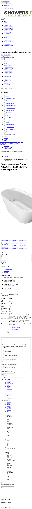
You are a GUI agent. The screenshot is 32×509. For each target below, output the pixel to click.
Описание (6, 271)
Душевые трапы (8, 40)
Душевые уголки (8, 25)
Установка (9, 389)
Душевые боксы (8, 30)
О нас (5, 136)
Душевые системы (8, 29)
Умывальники (7, 36)
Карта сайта (8, 396)
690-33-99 (5, 55)
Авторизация (10, 7)
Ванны (5, 37)
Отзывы (6, 272)
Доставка (6, 138)
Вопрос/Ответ (7, 148)
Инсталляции (7, 33)
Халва (15, 364)
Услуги (5, 140)
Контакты (6, 146)
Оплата (5, 139)
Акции (5, 22)
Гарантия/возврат (8, 147)
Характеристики (8, 269)
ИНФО (8, 2)
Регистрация (10, 8)
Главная (6, 156)
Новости (16, 377)
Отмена (2, 499)
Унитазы (6, 42)
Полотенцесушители (9, 45)
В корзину (3, 261)
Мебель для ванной (8, 41)
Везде (5, 21)
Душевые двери (8, 32)
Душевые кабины (8, 26)
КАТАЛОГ (3, 2)
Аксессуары (7, 44)
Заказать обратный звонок (7, 57)
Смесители (6, 34)
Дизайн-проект (9, 387)
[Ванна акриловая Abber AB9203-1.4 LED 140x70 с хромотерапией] (16, 241)
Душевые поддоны (8, 28)
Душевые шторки (8, 38)
